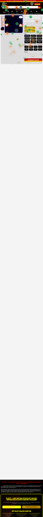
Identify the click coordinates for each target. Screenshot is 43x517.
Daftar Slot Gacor (31, 506)
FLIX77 (2, 485)
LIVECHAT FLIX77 (33, 60)
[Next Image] (21, 25)
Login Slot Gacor (11, 506)
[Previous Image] (7, 25)
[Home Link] (8, 4)
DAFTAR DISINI (30, 27)
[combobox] (20, 7)
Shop (3, 4)
